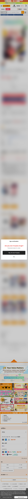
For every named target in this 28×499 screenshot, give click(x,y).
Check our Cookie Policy (7, 497)
